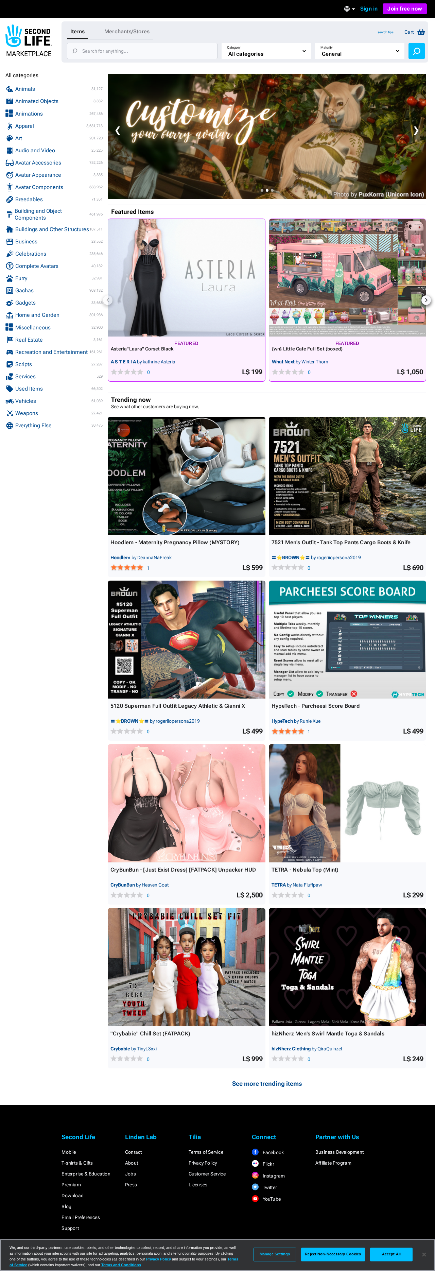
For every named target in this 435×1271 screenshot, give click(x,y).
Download (73, 1195)
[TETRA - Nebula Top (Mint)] (348, 803)
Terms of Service (206, 1152)
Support (70, 1228)
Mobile (69, 1152)
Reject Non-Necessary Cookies (333, 1254)
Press (131, 1184)
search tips (386, 32)
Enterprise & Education (86, 1173)
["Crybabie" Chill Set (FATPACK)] (186, 967)
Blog (66, 1206)
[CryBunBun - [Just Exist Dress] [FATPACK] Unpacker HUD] (186, 803)
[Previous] (107, 300)
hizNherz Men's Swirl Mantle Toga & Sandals (328, 1033)
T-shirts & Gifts (77, 1163)
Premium (71, 1184)
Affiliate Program (333, 1163)
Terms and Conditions (121, 1265)
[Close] (424, 1254)
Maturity (326, 47)
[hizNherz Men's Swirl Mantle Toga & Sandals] (348, 967)
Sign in (369, 8)
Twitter (269, 1187)
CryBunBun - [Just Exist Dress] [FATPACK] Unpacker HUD (183, 869)
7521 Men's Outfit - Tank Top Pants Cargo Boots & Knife (341, 542)
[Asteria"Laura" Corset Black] (186, 278)
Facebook (272, 1152)
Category (234, 47)
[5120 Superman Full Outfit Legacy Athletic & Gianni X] (186, 640)
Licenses (198, 1184)
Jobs (130, 1173)
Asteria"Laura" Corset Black (142, 348)
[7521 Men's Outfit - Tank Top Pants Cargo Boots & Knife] (348, 476)
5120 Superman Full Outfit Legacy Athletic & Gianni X (177, 706)
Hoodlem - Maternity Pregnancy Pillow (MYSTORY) (175, 542)
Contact (133, 1152)
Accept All (391, 1254)
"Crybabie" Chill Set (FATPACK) (150, 1033)
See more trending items (267, 1083)
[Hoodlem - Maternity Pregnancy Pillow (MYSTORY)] (186, 476)
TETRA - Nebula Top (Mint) (305, 869)
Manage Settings (275, 1254)
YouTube (271, 1199)
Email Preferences (81, 1217)
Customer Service (207, 1173)
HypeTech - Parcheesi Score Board (316, 706)
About (131, 1163)
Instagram (273, 1176)
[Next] (426, 300)
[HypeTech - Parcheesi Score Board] (348, 640)
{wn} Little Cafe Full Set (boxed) (307, 348)
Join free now (404, 8)
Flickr (267, 1164)
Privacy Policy (203, 1163)
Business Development (339, 1152)
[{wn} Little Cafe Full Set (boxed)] (347, 278)
